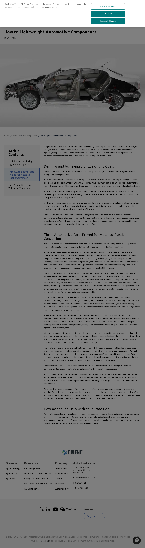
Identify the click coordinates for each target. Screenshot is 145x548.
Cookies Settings (108, 6)
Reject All (108, 14)
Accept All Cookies (108, 21)
